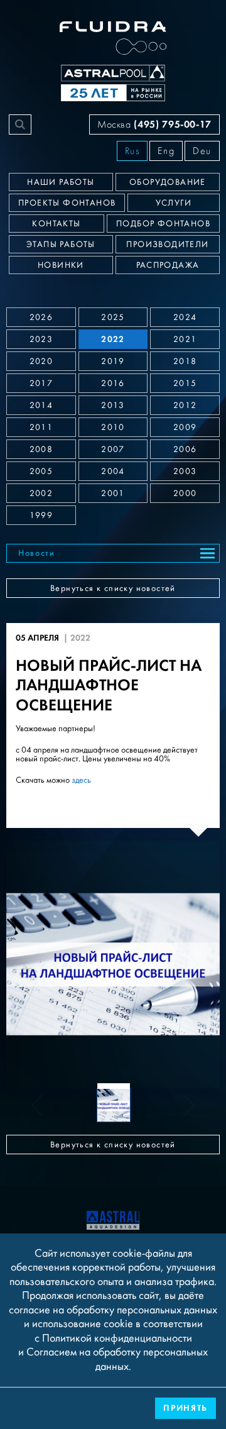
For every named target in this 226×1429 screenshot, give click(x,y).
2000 (185, 493)
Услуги (174, 203)
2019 (113, 361)
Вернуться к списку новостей (113, 588)
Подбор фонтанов (163, 224)
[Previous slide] (44, 964)
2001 (113, 493)
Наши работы (60, 182)
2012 (185, 405)
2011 (41, 427)
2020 (41, 361)
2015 (185, 383)
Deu (202, 151)
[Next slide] (181, 964)
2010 (113, 427)
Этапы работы (60, 245)
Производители (167, 245)
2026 (41, 317)
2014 (41, 405)
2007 (113, 449)
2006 (185, 449)
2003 (185, 471)
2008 (41, 449)
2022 (113, 339)
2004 (113, 471)
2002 (41, 493)
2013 (113, 405)
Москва (154, 124)
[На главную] (113, 1219)
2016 (113, 383)
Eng (166, 151)
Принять (185, 1408)
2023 (41, 339)
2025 (113, 317)
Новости (36, 553)
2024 (185, 317)
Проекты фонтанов (67, 203)
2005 (41, 471)
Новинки (61, 265)
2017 (41, 383)
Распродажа (168, 265)
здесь (81, 780)
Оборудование (167, 182)
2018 (185, 361)
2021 (185, 339)
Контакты (56, 224)
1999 (41, 515)
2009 (185, 427)
